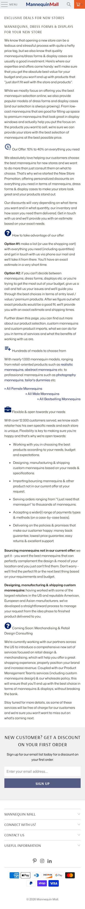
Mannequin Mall (47, 899)
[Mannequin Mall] (42, 4)
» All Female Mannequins (23, 388)
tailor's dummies (37, 380)
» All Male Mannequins (43, 393)
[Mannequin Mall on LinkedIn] (50, 861)
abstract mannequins (41, 369)
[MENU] (2, 4)
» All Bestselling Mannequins (59, 399)
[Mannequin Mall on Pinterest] (34, 861)
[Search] (69, 4)
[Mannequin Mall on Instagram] (42, 861)
